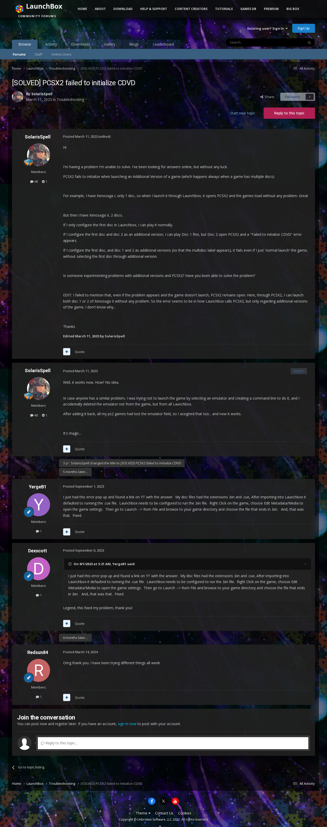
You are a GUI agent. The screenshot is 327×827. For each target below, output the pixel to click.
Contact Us (164, 813)
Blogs (134, 44)
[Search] (309, 42)
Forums (19, 54)
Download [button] (123, 9)
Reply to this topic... (60, 742)
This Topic (289, 42)
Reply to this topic (289, 113)
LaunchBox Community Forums (53, 28)
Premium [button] (271, 9)
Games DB (248, 9)
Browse (24, 44)
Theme (142, 813)
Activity (51, 44)
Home (82, 9)
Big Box (292, 9)
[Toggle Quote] (70, 564)
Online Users (61, 54)
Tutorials (224, 9)
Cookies (184, 813)
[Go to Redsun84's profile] (38, 670)
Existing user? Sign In (266, 28)
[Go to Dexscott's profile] (38, 568)
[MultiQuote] (66, 351)
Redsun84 (37, 652)
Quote (80, 351)
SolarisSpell (41, 93)
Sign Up (304, 28)
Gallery (109, 44)
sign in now (127, 723)
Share (268, 96)
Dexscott (37, 550)
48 (35, 181)
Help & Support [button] (153, 9)
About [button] (100, 9)
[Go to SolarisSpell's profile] (17, 96)
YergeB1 (37, 486)
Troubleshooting (70, 99)
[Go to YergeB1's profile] (38, 504)
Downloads (80, 44)
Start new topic (242, 113)
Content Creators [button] (191, 9)
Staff (38, 54)
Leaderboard (163, 44)
